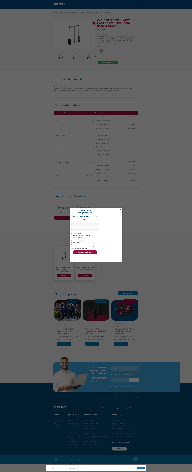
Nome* (73, 221)
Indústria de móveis (77, 233)
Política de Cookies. (85, 468)
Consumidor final (76, 242)
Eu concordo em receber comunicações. (81, 244)
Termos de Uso (84, 248)
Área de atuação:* (75, 231)
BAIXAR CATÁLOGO (85, 252)
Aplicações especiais (77, 240)
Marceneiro (75, 239)
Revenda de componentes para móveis (81, 235)
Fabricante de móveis (77, 237)
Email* (72, 226)
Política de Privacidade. (73, 468)
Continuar (141, 467)
